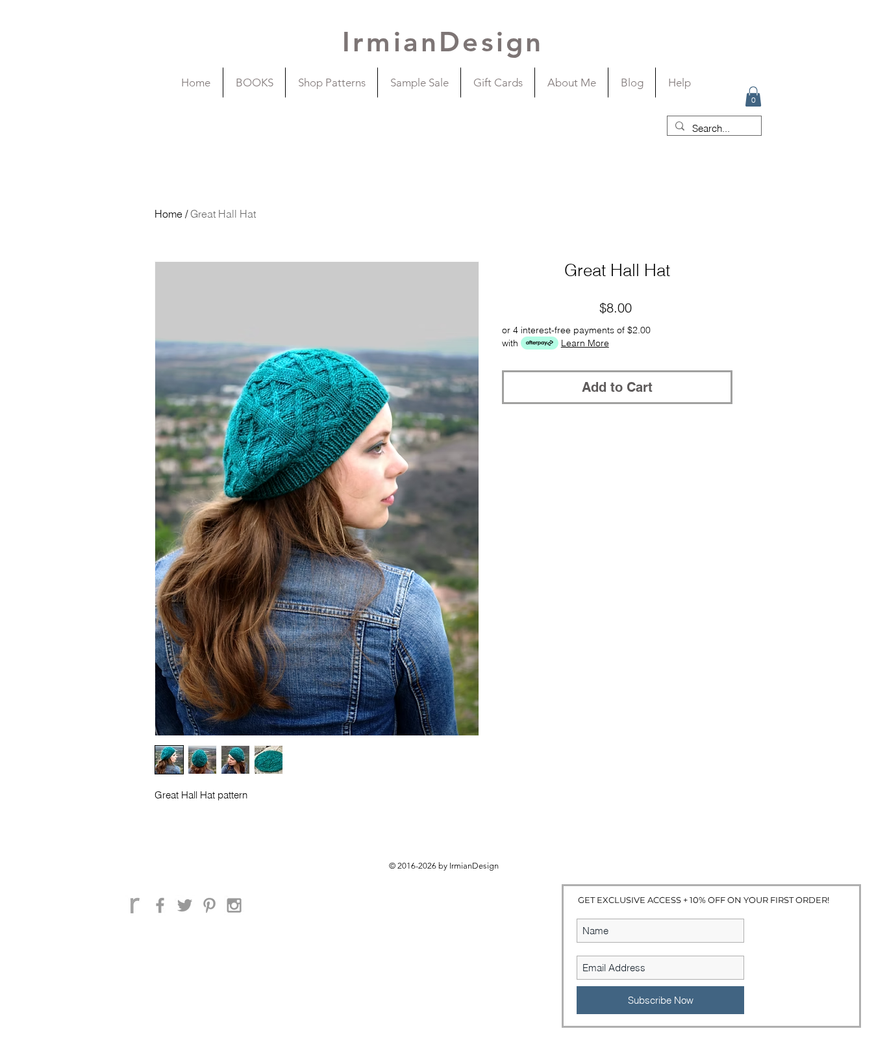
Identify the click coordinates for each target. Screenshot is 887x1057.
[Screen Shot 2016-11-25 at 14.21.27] (135, 905)
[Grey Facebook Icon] (160, 905)
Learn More (585, 343)
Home (168, 213)
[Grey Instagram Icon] (234, 905)
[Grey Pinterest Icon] (209, 905)
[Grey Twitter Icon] (185, 905)
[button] (753, 96)
